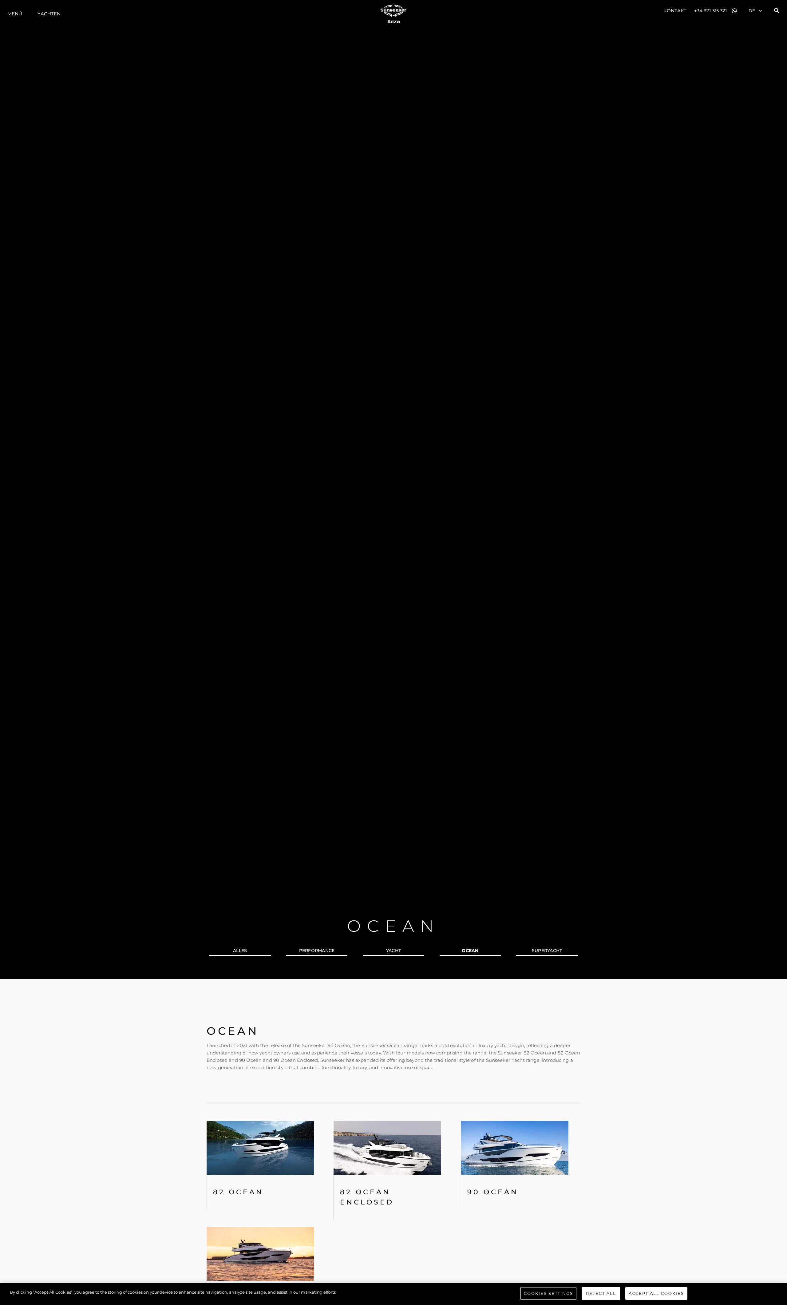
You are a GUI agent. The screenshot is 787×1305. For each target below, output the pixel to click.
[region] (393, 1294)
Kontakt (674, 11)
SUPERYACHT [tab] (547, 950)
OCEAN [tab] (470, 950)
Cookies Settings (548, 1293)
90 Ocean (492, 1192)
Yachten (49, 14)
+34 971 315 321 (710, 11)
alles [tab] (240, 950)
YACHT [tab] (393, 950)
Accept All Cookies (656, 1293)
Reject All (601, 1293)
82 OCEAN (238, 1192)
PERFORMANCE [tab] (317, 950)
